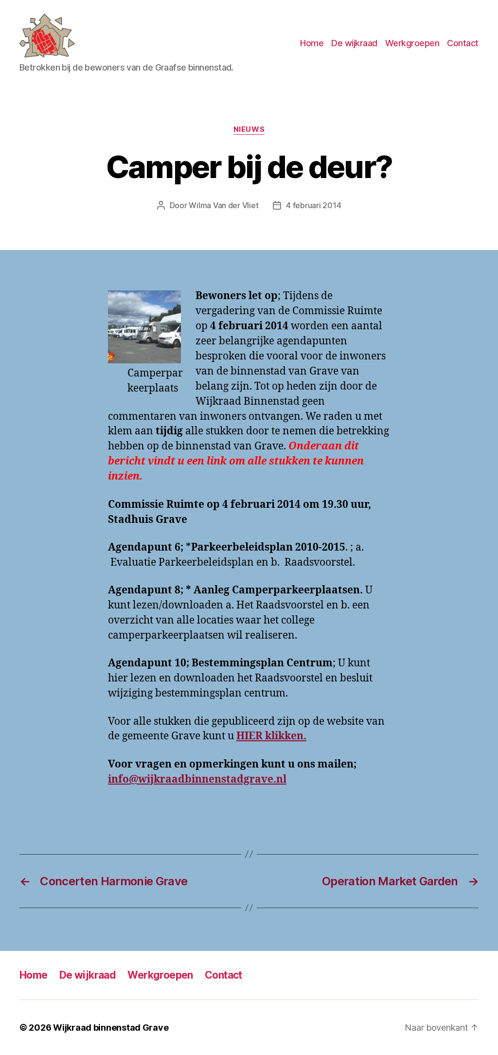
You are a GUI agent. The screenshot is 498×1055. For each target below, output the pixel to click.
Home (311, 43)
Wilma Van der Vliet (223, 205)
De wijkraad (354, 43)
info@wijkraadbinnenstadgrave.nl (197, 779)
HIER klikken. (271, 736)
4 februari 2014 (313, 205)
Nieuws (249, 129)
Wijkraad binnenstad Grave (110, 1027)
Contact (463, 43)
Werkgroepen (412, 43)
